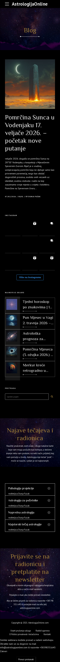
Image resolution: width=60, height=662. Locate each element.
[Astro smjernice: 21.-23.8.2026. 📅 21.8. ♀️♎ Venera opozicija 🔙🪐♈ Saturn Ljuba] (12, 245)
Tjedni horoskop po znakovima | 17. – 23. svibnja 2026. (38, 304)
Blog (20, 196)
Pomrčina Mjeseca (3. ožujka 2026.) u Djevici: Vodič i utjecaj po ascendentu (38, 352)
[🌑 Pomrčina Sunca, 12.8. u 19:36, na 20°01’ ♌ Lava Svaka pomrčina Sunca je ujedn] (30, 262)
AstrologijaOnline (30, 4)
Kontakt (47, 634)
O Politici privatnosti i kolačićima (24, 634)
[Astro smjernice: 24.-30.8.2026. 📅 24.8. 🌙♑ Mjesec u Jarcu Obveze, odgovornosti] (12, 228)
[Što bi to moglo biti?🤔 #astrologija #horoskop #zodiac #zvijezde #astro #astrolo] (47, 245)
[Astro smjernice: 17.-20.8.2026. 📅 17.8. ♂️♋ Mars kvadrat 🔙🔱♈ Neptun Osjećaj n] (30, 245)
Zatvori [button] (3, 651)
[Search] (52, 396)
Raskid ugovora (43, 630)
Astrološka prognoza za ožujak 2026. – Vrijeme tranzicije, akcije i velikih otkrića (38, 336)
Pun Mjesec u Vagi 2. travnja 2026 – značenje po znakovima (38, 320)
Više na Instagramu (30, 277)
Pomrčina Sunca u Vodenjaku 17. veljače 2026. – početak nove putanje (29, 133)
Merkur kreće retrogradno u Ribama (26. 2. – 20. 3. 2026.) (36, 368)
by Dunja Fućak (33, 196)
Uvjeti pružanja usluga (20, 630)
